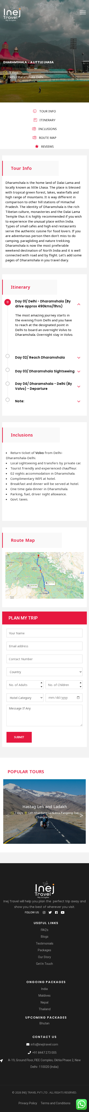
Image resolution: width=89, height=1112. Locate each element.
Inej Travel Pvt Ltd (35, 1092)
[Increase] (41, 682)
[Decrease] (41, 687)
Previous (7, 814)
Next (81, 814)
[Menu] (83, 12)
